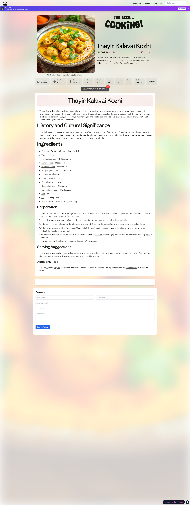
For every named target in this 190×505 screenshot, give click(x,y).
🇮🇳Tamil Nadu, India (106, 52)
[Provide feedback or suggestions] (187, 502)
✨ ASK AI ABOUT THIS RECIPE (95, 89)
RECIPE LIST (137, 3)
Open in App (182, 8)
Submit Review (42, 327)
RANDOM (148, 3)
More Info (151, 81)
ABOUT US (158, 3)
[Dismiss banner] (188, 9)
